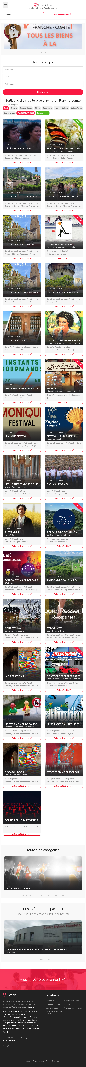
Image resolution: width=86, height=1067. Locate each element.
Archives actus (52, 1008)
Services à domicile (31, 1025)
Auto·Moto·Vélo (31, 1012)
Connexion (9, 14)
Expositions (47, 108)
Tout (6, 108)
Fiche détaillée (63, 258)
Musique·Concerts (10, 1023)
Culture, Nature (26, 108)
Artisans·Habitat (17, 1012)
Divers (37, 108)
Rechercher (43, 92)
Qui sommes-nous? (74, 1008)
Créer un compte (53, 1004)
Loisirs (23, 1020)
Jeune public (43, 113)
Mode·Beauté (32, 1020)
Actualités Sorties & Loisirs (54, 1012)
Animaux (6, 1012)
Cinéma (14, 108)
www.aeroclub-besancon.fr (60, 539)
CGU (68, 1004)
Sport (28, 1028)
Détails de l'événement (21, 162)
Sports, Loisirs (9, 113)
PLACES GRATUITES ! (26, 113)
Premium (22, 1023)
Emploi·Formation (18, 1014)
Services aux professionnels (14, 1028)
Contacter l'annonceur (58, 254)
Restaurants (17, 1025)
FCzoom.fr (30, 1007)
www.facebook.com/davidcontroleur (63, 683)
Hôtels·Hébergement (11, 1017)
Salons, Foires (76, 108)
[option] (43, 36)
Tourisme (35, 1028)
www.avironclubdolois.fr (58, 251)
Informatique (14, 1020)
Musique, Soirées (61, 108)
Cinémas (6, 1014)
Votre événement (61, 14)
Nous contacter (72, 1001)
